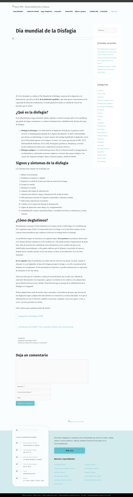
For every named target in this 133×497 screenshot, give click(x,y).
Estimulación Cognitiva (104, 103)
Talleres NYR (101, 158)
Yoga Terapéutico (46, 11)
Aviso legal (83, 495)
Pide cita (114, 11)
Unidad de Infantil (33, 11)
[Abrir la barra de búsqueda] (119, 18)
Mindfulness (101, 126)
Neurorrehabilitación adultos (93, 476)
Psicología (100, 145)
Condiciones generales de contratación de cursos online (99, 495)
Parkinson (100, 139)
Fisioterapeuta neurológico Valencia (64, 468)
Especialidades (18, 11)
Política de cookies (37, 495)
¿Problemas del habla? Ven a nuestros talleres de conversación (45, 327)
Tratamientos (101, 161)
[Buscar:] (107, 30)
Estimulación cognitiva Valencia (63, 480)
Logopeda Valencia (90, 464)
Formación (57, 11)
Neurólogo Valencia (60, 464)
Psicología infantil (103, 148)
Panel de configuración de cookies (50, 495)
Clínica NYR (101, 94)
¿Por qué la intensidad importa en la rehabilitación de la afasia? (107, 60)
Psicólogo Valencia (59, 472)
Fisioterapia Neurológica (105, 107)
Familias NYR (94, 11)
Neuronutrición (58, 484)
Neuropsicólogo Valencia (61, 476)
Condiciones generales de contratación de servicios (69, 495)
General (99, 113)
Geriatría (100, 116)
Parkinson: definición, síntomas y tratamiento (32, 343)
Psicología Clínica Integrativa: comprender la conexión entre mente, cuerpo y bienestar (107, 51)
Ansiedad (100, 90)
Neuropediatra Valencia (91, 468)
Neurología (100, 129)
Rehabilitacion (102, 155)
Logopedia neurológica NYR (30, 316)
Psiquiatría (100, 152)
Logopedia (21, 338)
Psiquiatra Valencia (90, 472)
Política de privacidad (26, 495)
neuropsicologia (102, 136)
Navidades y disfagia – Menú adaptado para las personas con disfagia (106, 69)
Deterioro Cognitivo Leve (105, 100)
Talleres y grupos (80, 11)
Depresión (100, 97)
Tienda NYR (69, 11)
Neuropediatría (102, 132)
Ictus (98, 119)
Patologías (100, 142)
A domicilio (103, 11)
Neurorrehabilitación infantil (93, 480)
